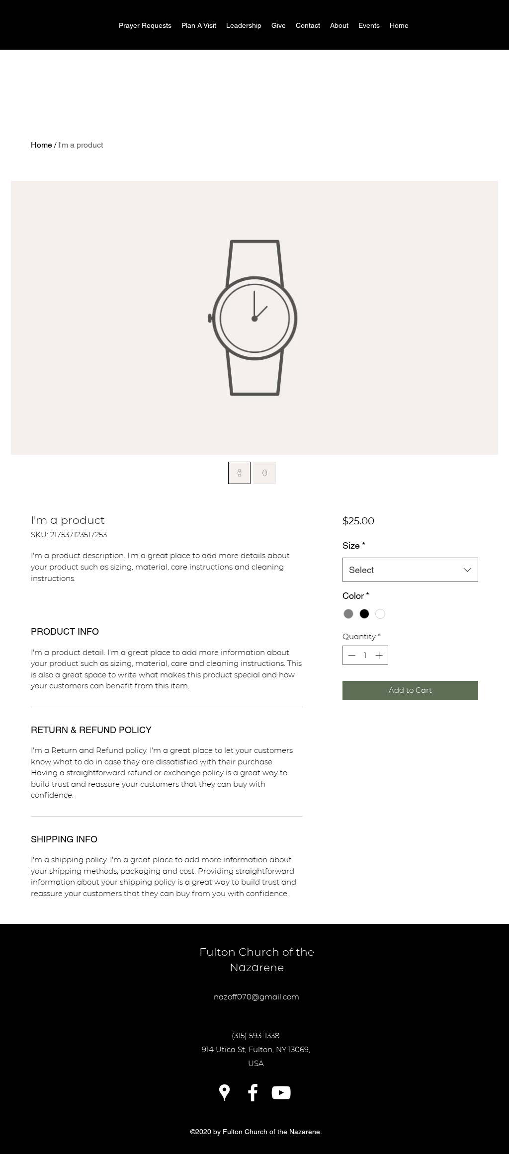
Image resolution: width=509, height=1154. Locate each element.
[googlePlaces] (224, 1092)
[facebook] (252, 1092)
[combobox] (410, 570)
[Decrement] (350, 655)
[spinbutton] (365, 655)
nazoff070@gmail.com (256, 996)
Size (353, 545)
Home (41, 145)
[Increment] (380, 655)
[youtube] (281, 1092)
